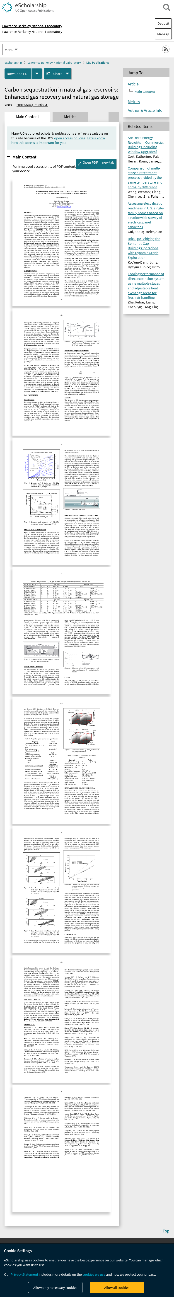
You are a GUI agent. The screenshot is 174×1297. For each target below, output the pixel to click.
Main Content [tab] (27, 116)
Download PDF (18, 73)
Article (133, 84)
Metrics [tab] (70, 116)
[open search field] (167, 7)
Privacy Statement (24, 1274)
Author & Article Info (145, 110)
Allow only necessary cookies (55, 1287)
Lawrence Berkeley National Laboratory (32, 31)
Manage (162, 34)
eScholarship (13, 63)
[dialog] (87, 1270)
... (113, 116)
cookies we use (93, 1274)
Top (166, 1231)
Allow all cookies (116, 1287)
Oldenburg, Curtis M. (32, 105)
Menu (9, 49)
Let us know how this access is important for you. (58, 140)
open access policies (69, 138)
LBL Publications (97, 63)
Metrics (134, 101)
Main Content (24, 157)
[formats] (37, 73)
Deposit (163, 23)
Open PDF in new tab (98, 162)
